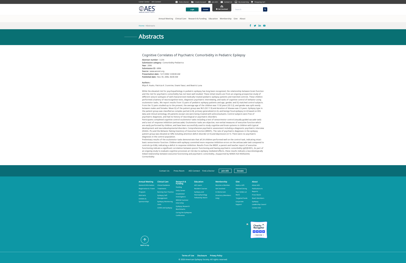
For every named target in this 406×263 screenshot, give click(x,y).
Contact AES (256, 208)
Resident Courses (200, 188)
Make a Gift (240, 185)
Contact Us (228, 2)
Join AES (215, 2)
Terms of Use (188, 255)
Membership (226, 18)
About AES (256, 185)
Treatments (161, 188)
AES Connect (156, 2)
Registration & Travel (147, 188)
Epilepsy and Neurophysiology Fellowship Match (200, 195)
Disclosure (202, 255)
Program (142, 192)
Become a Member (222, 185)
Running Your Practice (165, 192)
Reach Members (258, 198)
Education (213, 18)
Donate (205, 9)
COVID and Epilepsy (164, 208)
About (242, 18)
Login (192, 9)
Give (236, 18)
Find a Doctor (184, 2)
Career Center (144, 2)
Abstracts (142, 195)
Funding (179, 187)
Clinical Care (180, 18)
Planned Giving (241, 188)
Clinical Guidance (163, 185)
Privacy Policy (216, 255)
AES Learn (198, 185)
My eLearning (243, 2)
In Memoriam (220, 192)
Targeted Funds (241, 198)
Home (141, 25)
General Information (146, 185)
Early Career (180, 190)
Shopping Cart (259, 2)
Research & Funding (197, 18)
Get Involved (220, 188)
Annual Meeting (166, 18)
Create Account (200, 2)
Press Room (179, 170)
